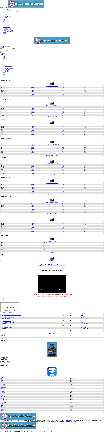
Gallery (4, 60)
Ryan (2, 388)
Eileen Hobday (4, 399)
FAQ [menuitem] (4, 22)
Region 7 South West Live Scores (52, 202)
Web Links (5, 58)
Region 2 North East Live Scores (52, 105)
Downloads (5, 62)
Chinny (2, 389)
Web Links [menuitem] (5, 26)
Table (63, 87)
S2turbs (2, 381)
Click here (14, 51)
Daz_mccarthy (4, 412)
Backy (2, 409)
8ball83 (2, 380)
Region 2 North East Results (52, 116)
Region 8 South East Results (52, 232)
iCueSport (67, 420)
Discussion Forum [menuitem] (8, 28)
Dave (2, 405)
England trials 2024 (6, 324)
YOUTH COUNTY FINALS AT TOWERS (11, 329)
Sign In (7, 15)
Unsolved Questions (9, 68)
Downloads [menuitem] (5, 21)
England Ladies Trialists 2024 (8, 327)
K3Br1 (2, 382)
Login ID (2, 46)
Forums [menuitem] (4, 33)
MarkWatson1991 (4, 410)
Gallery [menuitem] (4, 23)
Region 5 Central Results (52, 174)
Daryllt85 (3, 391)
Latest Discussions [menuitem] (8, 29)
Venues (4, 76)
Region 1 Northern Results (52, 97)
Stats (85, 87)
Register (6, 17)
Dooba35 (3, 396)
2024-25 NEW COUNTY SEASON (9, 317)
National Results (52, 252)
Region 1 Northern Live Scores (52, 86)
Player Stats (45, 242)
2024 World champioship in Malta (8, 322)
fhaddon (2, 385)
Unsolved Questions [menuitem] (9, 31)
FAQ (4, 61)
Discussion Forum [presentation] (6, 27)
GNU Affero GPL (47, 431)
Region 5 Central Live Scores (52, 163)
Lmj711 (2, 398)
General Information (7, 318)
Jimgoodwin (3, 400)
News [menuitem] (4, 24)
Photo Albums (5, 74)
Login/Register (6, 9)
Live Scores (5, 75)
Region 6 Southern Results (52, 194)
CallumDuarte (4, 402)
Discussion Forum (6, 63)
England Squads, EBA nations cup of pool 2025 (11, 315)
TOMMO (82, 317)
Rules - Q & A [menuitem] (5, 34)
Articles (4, 57)
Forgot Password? (8, 16)
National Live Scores (52, 241)
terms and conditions (66, 421)
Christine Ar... (3, 392)
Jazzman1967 (3, 378)
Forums (4, 77)
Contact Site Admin (6, 69)
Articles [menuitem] (4, 20)
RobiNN (16, 432)
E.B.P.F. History (6, 70)
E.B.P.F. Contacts (6, 71)
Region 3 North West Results (52, 135)
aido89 (9, 362)
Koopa (2, 338)
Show (18, 11)
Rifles (82, 315)
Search (4, 72)
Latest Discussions (8, 66)
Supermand (3, 384)
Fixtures (32, 87)
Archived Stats (52, 260)
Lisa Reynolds (83, 327)
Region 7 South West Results (52, 213)
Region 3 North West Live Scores (52, 124)
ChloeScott (3, 403)
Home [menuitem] (4, 19)
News (4, 59)
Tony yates (3, 406)
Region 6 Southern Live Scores (52, 183)
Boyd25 (2, 407)
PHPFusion (7, 431)
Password (2, 47)
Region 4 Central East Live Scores (52, 144)
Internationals (5, 316)
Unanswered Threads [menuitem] (9, 30)
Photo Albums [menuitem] (5, 32)
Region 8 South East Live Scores (52, 221)
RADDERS (3, 387)
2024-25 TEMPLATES (6, 320)
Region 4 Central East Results (52, 155)
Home (4, 56)
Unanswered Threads (9, 67)
